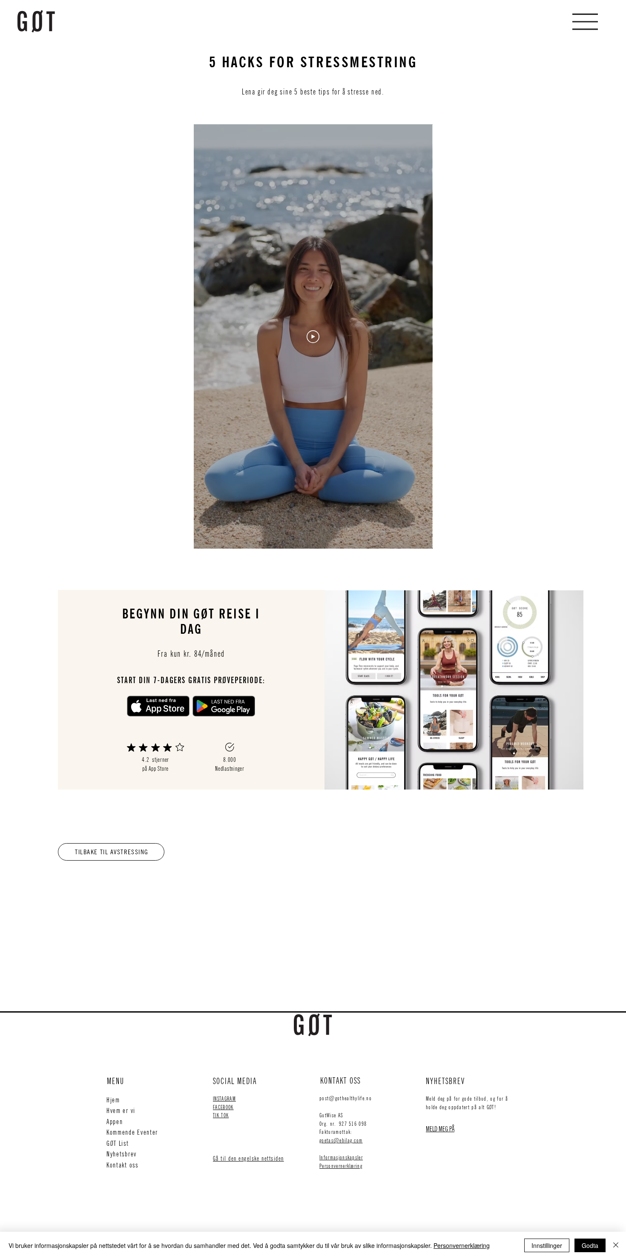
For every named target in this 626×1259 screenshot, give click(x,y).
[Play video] (313, 336)
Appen (114, 1121)
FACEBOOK (223, 1107)
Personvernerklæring (340, 1165)
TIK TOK (221, 1115)
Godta (590, 1245)
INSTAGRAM (224, 1098)
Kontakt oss (122, 1165)
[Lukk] (616, 1245)
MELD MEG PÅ (440, 1129)
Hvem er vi (120, 1110)
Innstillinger (546, 1245)
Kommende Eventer (132, 1132)
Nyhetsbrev (121, 1154)
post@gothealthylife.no (345, 1098)
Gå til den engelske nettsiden (248, 1158)
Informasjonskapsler (341, 1157)
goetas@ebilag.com (340, 1140)
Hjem (113, 1100)
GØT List (117, 1143)
